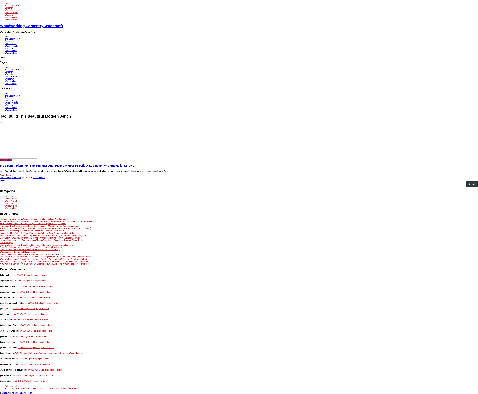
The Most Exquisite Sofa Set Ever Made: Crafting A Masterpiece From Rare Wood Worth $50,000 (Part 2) (45, 228)
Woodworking (11, 20)
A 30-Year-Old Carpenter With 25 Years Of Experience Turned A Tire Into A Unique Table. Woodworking (44, 264)
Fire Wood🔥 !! (6, 242)
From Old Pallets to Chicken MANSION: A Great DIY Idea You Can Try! (30, 249)
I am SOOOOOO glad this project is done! (30, 275)
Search (3, 180)
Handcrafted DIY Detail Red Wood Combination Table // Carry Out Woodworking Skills (37, 233)
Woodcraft (9, 15)
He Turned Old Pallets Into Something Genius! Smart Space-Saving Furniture (33, 223)
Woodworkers (11, 17)
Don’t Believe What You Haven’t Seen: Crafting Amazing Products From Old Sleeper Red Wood (40, 238)
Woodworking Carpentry (10, 177)
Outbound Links (12, 386)
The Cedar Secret (12, 5)
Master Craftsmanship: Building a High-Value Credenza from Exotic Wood (32, 231)
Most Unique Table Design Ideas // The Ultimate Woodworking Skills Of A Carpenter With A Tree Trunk (44, 261)
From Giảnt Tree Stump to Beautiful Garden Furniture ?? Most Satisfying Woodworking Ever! (39, 226)
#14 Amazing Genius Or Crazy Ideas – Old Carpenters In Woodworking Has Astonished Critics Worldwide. (46, 221)
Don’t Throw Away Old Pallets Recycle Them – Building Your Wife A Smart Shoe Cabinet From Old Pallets (45, 257)
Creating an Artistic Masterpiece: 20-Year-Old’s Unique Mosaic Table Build (32, 254)
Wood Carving (11, 10)
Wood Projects (11, 12)
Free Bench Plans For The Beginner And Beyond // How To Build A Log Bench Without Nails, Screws (67, 165)
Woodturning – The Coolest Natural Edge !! (18, 252)
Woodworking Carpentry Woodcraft (31, 26)
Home (7, 3)
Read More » (5, 175)
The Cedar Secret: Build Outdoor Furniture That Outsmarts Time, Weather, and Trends (41, 388)
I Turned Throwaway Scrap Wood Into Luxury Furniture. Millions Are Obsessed (34, 219)
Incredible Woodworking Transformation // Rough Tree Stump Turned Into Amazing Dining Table (41, 240)
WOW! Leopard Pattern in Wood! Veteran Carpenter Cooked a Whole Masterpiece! (51, 353)
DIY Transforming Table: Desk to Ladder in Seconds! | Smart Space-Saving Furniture (36, 245)
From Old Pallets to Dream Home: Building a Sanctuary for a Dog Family (31, 247)
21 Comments (39, 177)
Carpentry (9, 8)
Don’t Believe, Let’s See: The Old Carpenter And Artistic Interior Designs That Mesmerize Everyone (43, 235)
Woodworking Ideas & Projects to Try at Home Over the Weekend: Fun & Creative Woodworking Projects (45, 259)
